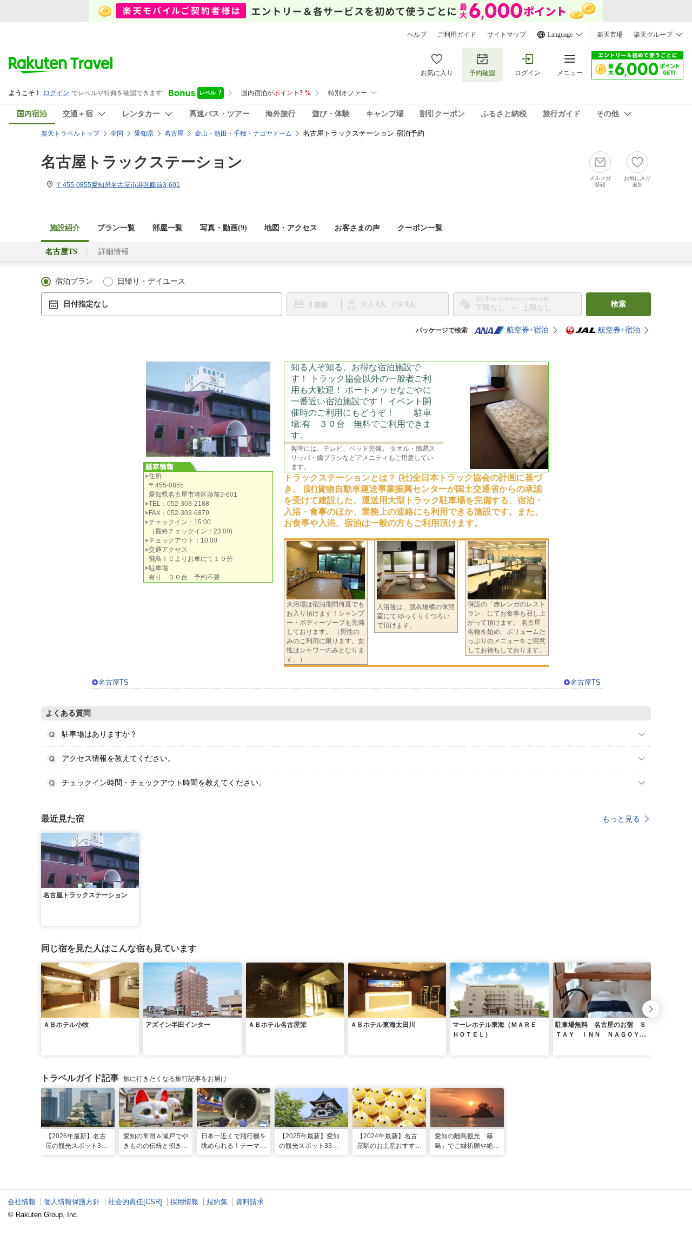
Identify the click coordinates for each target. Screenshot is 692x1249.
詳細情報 (113, 252)
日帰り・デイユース (151, 281)
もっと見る (621, 818)
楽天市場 (610, 34)
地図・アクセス (290, 228)
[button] (132, 839)
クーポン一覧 (420, 228)
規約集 (217, 1202)
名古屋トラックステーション (142, 161)
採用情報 (184, 1202)
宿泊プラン (74, 281)
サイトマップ (506, 34)
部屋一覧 (167, 228)
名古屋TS (113, 682)
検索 (618, 304)
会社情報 (22, 1202)
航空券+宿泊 (528, 330)
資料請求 (250, 1202)
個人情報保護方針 (72, 1202)
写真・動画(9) (223, 228)
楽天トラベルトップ (70, 133)
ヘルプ (417, 34)
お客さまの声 (357, 228)
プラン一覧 (116, 228)
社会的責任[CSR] (135, 1202)
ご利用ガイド (456, 34)
